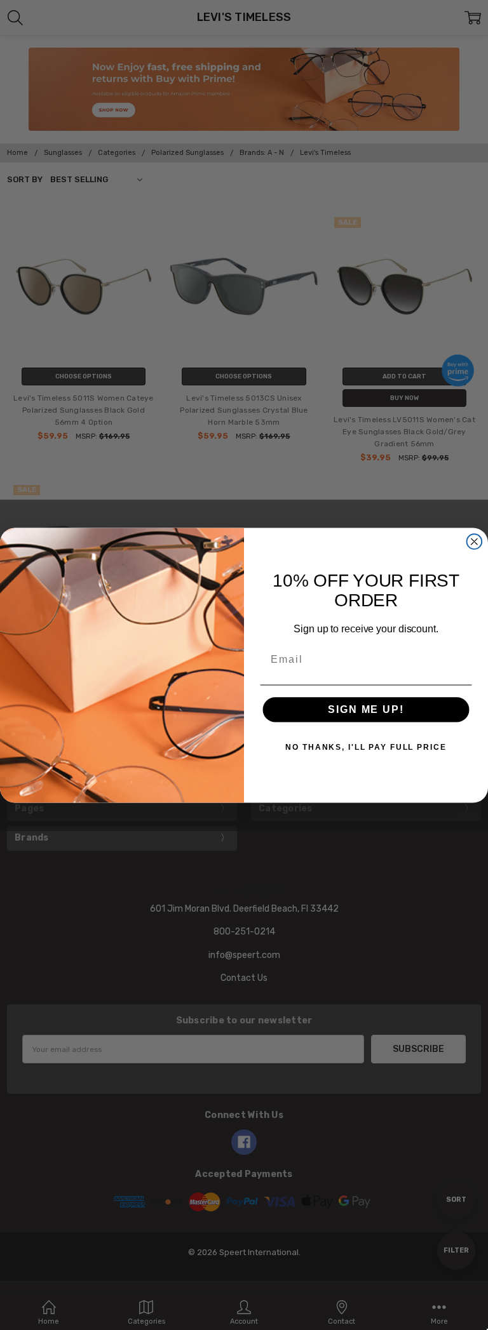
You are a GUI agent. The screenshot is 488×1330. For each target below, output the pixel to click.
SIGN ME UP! (365, 709)
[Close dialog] (474, 541)
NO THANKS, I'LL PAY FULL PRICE (365, 747)
